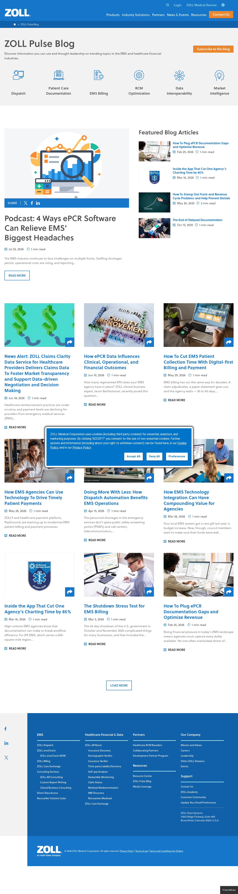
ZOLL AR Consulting (51, 777)
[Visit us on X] (6, 758)
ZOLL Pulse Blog (142, 781)
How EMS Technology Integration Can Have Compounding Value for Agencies (189, 500)
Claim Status (95, 782)
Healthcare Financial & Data (104, 734)
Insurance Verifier (98, 761)
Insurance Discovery (99, 750)
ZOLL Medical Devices (201, 5)
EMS (40, 734)
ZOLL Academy (189, 792)
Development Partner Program (150, 755)
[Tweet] (26, 203)
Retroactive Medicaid (100, 798)
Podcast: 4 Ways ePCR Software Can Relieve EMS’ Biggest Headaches (60, 227)
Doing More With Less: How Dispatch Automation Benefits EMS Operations (116, 497)
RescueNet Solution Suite (51, 798)
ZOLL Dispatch (45, 745)
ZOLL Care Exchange (49, 766)
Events (184, 766)
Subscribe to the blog (213, 48)
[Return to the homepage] (18, 15)
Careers (185, 750)
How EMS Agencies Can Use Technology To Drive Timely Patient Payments (33, 497)
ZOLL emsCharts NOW (53, 755)
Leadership (187, 755)
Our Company (190, 734)
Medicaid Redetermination (103, 787)
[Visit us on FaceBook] (5, 729)
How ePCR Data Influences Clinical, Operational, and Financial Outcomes (112, 362)
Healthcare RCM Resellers (147, 745)
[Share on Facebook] (32, 203)
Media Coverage (142, 786)
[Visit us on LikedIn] (6, 744)
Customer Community (193, 797)
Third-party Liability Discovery (104, 766)
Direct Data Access (47, 793)
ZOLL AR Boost (93, 745)
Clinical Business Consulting (55, 787)
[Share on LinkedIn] (38, 203)
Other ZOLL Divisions (193, 761)
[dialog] (119, 447)
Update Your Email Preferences (198, 802)
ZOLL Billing (43, 761)
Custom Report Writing (53, 782)
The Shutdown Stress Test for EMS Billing (114, 609)
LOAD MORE (119, 685)
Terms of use (141, 851)
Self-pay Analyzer (98, 771)
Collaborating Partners (145, 750)
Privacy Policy (127, 851)
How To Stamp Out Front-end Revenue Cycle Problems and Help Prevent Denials (201, 196)
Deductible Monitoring (101, 777)
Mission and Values (191, 745)
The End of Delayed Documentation (197, 220)
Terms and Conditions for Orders (166, 851)
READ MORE (17, 275)
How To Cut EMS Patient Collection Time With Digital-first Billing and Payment (198, 362)
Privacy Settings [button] (229, 890)
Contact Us (221, 14)
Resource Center (142, 776)
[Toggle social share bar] (69, 342)
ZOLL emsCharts (46, 750)
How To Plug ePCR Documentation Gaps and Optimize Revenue (201, 145)
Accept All (133, 456)
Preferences (177, 456)
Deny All (154, 456)
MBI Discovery (96, 793)
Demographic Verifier (100, 755)
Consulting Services (48, 771)
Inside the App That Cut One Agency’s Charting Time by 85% (199, 171)
